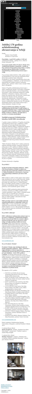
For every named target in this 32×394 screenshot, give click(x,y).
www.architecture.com (8, 240)
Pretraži (16, 6)
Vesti (17, 40)
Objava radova (5, 387)
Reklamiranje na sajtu (6, 386)
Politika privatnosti (6, 384)
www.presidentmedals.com (9, 319)
